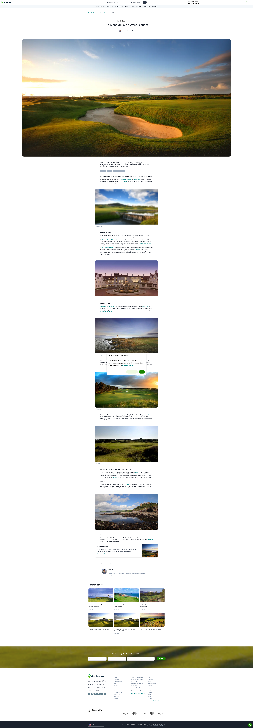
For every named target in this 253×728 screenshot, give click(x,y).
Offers (127, 6)
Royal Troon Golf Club (145, 243)
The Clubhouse (94, 12)
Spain (149, 696)
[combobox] (96, 724)
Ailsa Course (137, 249)
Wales (149, 694)
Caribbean (150, 679)
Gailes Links (147, 415)
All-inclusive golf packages (137, 679)
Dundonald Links (123, 181)
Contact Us (116, 679)
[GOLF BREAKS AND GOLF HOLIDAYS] (6, 2)
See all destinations (152, 700)
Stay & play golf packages (137, 683)
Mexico (149, 681)
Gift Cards (139, 6)
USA (149, 677)
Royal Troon (137, 179)
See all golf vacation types (137, 693)
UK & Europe (109, 6)
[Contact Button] (250, 725)
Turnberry (129, 179)
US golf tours (134, 685)
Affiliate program (118, 692)
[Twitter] (101, 694)
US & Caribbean (100, 6)
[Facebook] (89, 694)
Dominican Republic (152, 683)
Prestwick (123, 179)
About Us (116, 677)
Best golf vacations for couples (138, 690)
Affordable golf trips (135, 687)
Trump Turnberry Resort (106, 247)
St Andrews (126, 484)
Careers (115, 689)
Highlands (137, 472)
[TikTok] (95, 694)
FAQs (115, 683)
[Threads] (98, 694)
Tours (132, 6)
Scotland (106, 178)
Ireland (149, 689)
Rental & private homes (136, 689)
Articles (102, 12)
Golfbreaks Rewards (118, 687)
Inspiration (147, 6)
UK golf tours (134, 681)
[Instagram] (92, 694)
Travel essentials (118, 681)
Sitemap (116, 698)
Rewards (154, 6)
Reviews (116, 685)
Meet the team (117, 690)
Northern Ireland (152, 690)
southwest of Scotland (106, 311)
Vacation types (119, 6)
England (150, 692)
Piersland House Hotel (108, 239)
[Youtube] (105, 694)
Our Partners (117, 694)
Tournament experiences (137, 677)
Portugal (150, 698)
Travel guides (132, 21)
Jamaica (150, 685)
